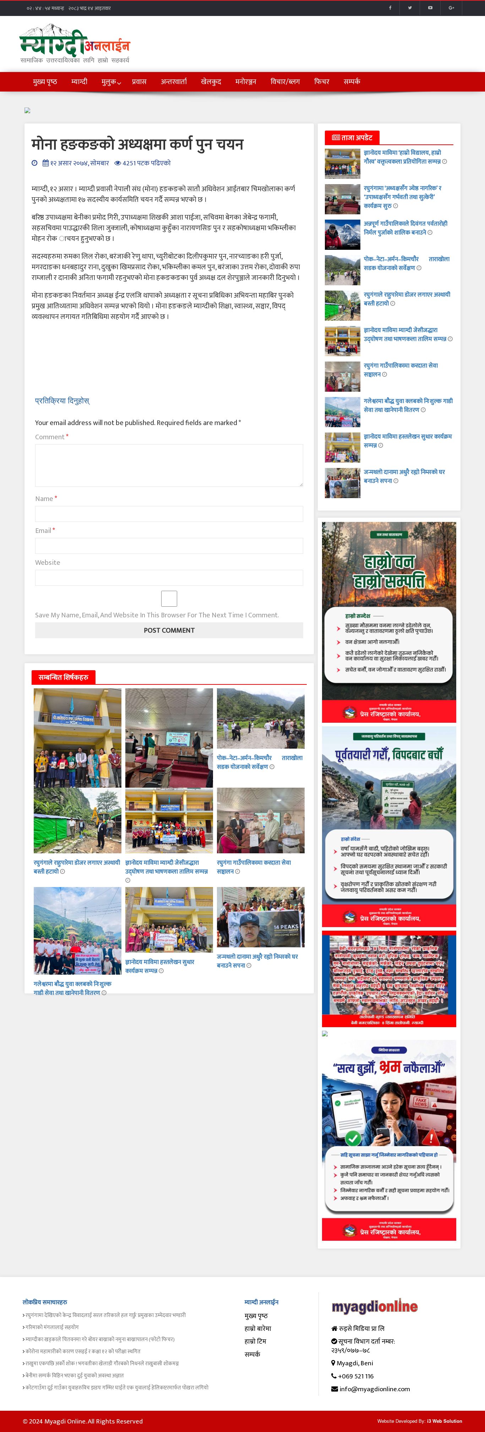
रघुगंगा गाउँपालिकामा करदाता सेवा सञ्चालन (254, 867)
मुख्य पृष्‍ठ (256, 1316)
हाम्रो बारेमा (258, 1328)
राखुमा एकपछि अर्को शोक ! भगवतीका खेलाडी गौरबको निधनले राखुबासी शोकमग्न (102, 1363)
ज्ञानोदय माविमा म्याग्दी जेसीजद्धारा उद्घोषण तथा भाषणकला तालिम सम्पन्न (166, 867)
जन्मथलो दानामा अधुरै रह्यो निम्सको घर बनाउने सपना (257, 961)
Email (45, 530)
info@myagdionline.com (374, 1389)
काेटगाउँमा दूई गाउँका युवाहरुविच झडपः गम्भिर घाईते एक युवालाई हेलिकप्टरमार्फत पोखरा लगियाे (117, 1387)
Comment (52, 437)
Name (46, 499)
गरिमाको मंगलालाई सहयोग (52, 1327)
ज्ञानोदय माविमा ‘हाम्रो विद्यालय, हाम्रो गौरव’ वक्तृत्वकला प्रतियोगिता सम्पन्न (403, 157)
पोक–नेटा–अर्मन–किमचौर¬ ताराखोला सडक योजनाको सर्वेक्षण (260, 762)
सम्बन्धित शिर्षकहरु (63, 678)
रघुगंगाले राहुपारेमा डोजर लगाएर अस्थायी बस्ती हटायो (77, 867)
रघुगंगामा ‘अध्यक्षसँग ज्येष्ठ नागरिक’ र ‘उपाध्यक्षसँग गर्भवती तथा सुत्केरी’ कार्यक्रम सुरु (402, 197)
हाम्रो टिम (255, 1341)
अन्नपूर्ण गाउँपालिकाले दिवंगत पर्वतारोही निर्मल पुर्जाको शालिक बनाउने (405, 228)
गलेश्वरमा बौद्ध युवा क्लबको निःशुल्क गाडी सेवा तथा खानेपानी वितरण (72, 988)
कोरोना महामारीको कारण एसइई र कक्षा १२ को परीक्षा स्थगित (83, 1351)
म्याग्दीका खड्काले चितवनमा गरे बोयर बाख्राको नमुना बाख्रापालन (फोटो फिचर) (100, 1339)
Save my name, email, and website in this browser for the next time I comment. (157, 615)
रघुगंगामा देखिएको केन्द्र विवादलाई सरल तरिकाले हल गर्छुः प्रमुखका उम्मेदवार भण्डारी (106, 1315)
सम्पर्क (252, 1354)
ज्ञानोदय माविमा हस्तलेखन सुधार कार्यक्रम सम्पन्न (408, 441)
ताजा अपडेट (356, 138)
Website (47, 562)
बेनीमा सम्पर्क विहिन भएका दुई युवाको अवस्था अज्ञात (75, 1375)
